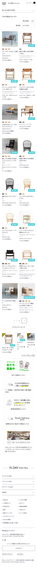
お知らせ (5, 500)
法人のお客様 (6, 519)
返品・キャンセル (7, 513)
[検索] (27, 3)
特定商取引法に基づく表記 (10, 523)
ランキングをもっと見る (28, 355)
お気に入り (23, 509)
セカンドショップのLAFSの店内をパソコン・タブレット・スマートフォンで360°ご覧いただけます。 (18, 449)
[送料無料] (8, 339)
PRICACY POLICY (7, 554)
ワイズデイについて (8, 516)
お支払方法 (6, 506)
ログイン (22, 503)
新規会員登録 (23, 506)
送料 (4, 509)
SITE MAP (20, 554)
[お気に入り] (30, 3)
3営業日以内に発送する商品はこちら (17, 424)
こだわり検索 (23, 500)
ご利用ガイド (6, 503)
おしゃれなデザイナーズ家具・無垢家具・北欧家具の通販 (18, 560)
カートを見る (23, 513)
